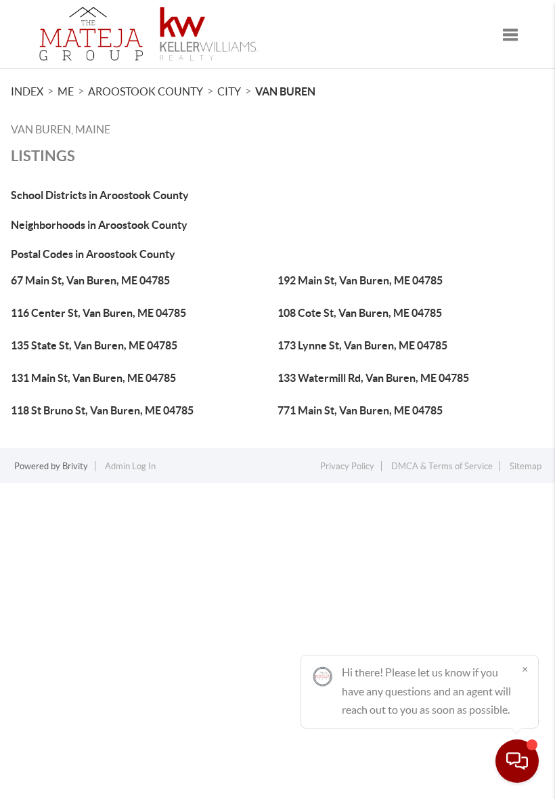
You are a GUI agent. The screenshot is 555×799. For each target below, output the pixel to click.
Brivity (75, 466)
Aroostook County (145, 91)
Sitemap (525, 466)
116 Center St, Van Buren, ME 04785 (98, 312)
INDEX (27, 91)
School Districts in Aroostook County (100, 195)
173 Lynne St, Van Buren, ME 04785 (362, 345)
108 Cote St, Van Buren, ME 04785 (360, 312)
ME (66, 91)
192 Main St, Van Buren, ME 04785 (360, 280)
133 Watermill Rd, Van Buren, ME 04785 (373, 377)
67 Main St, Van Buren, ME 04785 (90, 280)
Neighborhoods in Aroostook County (99, 225)
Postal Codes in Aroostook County (93, 254)
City (229, 91)
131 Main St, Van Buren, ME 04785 (93, 377)
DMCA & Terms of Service (442, 466)
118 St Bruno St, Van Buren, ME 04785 (102, 410)
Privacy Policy (347, 466)
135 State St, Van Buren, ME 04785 (94, 345)
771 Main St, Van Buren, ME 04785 (360, 410)
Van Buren (285, 91)
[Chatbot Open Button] (517, 761)
